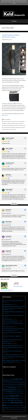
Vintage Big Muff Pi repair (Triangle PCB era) (13, 312)
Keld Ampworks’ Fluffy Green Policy (11, 345)
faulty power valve (20, 386)
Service (21, 396)
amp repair (16, 379)
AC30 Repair (5, 379)
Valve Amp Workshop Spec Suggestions (12, 336)
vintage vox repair (19, 407)
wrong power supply (17, 409)
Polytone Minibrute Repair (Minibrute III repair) (10, 36)
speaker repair (20, 398)
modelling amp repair (6, 393)
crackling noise (6, 384)
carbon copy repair (20, 382)
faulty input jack (14, 386)
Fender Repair (12, 388)
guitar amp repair (12, 121)
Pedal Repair (6, 396)
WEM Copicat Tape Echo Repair (10, 321)
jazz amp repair (20, 121)
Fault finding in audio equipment (10, 355)
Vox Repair (10, 409)
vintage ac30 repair (17, 405)
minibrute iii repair (6, 123)
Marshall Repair (10, 392)
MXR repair (13, 393)
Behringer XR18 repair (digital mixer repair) (13, 347)
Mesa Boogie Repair (19, 392)
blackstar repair (14, 381)
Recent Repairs (6, 119)
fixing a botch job (19, 387)
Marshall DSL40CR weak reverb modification (13, 315)
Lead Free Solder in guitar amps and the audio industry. (14, 357)
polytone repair (13, 125)
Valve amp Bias (12, 400)
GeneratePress (14, 418)
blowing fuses (20, 381)
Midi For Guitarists (7, 343)
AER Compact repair (7, 327)
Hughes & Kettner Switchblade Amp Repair (13, 323)
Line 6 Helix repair (7, 304)
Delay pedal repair (13, 384)
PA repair (22, 393)
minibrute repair (15, 123)
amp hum (5, 121)
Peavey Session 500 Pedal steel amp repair (13, 301)
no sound (18, 393)
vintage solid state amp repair (9, 129)
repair (14, 395)
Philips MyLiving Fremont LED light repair (12, 351)
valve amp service (9, 405)
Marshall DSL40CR (7, 319)
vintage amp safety (12, 407)
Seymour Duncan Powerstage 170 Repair (12, 332)
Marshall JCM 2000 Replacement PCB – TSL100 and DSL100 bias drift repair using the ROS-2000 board (14, 308)
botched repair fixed (12, 382)
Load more (14, 203)
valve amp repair (13, 404)
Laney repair (19, 390)
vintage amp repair (20, 127)
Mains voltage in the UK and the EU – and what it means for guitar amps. (14, 361)
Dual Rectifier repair (7, 386)
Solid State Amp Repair (9, 127)
